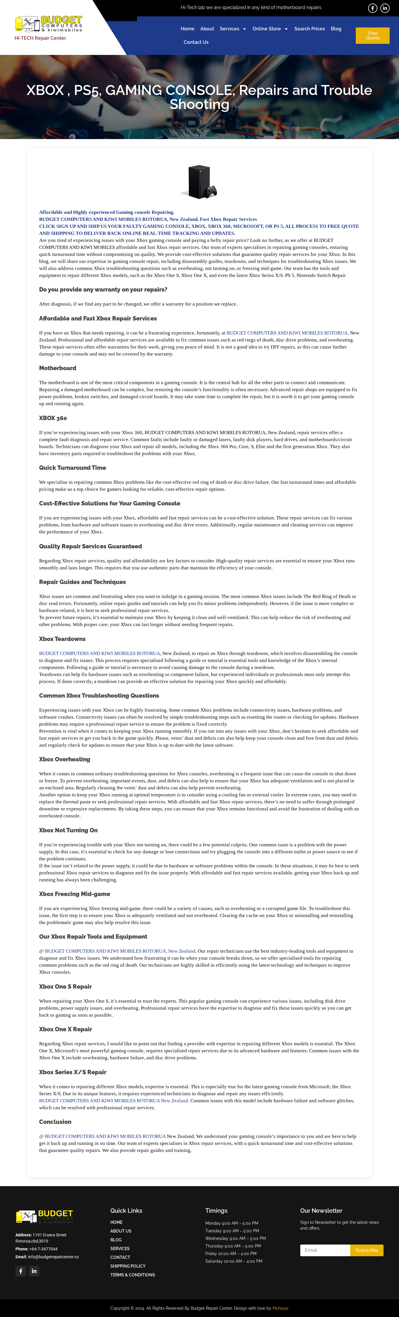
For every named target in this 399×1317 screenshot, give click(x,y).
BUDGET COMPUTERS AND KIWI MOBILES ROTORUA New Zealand (113, 1100)
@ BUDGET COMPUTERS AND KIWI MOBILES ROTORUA (102, 1136)
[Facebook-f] (372, 8)
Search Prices (309, 29)
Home (188, 29)
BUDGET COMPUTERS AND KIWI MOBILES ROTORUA (99, 653)
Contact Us (196, 42)
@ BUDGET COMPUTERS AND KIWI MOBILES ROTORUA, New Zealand (117, 951)
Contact (120, 1257)
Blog (336, 29)
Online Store (267, 29)
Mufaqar (281, 1308)
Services (229, 29)
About (207, 29)
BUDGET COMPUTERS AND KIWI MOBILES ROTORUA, (288, 333)
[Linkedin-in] (385, 8)
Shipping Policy (127, 1266)
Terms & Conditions (132, 1275)
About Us (120, 1231)
